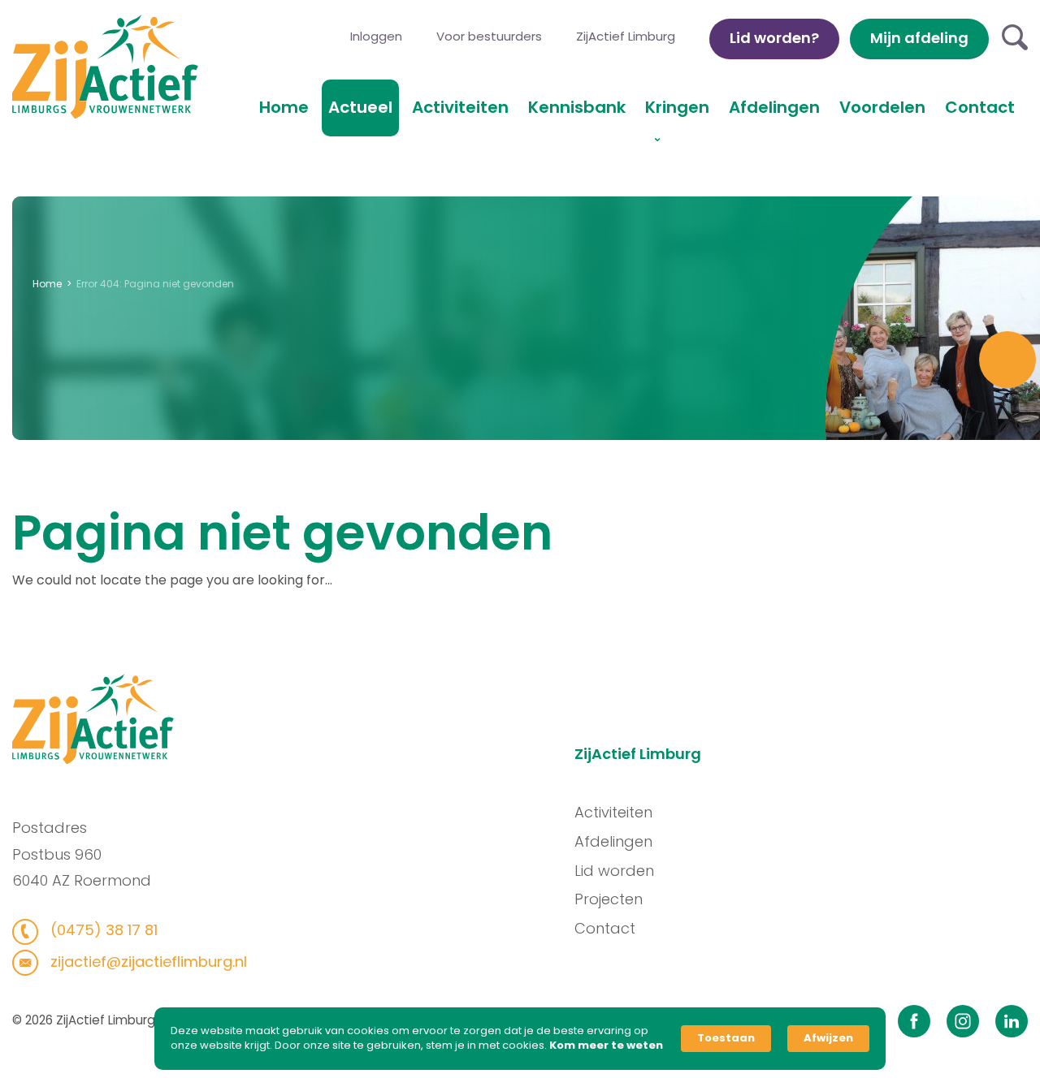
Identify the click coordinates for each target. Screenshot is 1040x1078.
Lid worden (614, 870)
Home (284, 107)
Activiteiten (460, 107)
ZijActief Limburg (625, 36)
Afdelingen (774, 107)
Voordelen (882, 107)
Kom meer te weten (606, 1045)
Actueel (360, 107)
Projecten (608, 899)
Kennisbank (577, 107)
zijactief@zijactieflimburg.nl (146, 961)
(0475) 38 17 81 (102, 930)
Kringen (677, 107)
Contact (980, 107)
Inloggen (376, 36)
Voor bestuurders (489, 36)
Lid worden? (774, 38)
